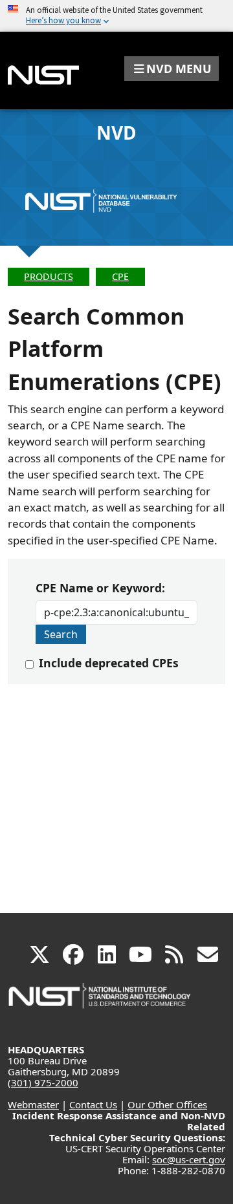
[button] (171, 68)
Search (61, 634)
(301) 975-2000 (43, 1082)
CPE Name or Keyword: (100, 588)
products (48, 276)
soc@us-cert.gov (188, 1159)
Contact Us (93, 1104)
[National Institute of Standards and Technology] (100, 1001)
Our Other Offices (167, 1104)
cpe (120, 276)
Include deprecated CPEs (109, 663)
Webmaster (33, 1104)
